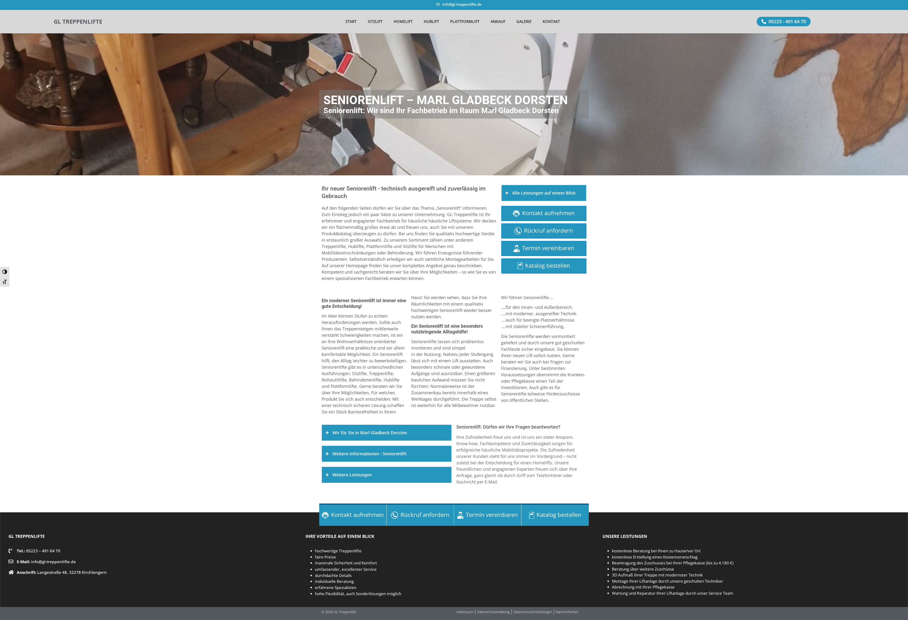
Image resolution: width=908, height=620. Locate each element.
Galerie (524, 21)
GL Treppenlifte (78, 21)
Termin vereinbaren (548, 248)
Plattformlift (465, 21)
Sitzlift (375, 21)
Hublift (431, 21)
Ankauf (498, 21)
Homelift (403, 21)
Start (351, 21)
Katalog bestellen (547, 265)
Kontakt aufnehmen (548, 213)
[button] (784, 21)
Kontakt (551, 21)
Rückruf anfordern (548, 230)
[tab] (544, 193)
